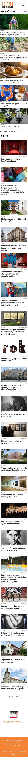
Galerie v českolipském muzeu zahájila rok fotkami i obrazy (13, 634)
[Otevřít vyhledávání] (18, 5)
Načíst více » (15, 697)
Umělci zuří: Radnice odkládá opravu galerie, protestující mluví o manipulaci (12, 387)
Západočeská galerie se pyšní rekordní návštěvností (13, 661)
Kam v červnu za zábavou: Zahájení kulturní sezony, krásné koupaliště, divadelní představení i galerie (14, 578)
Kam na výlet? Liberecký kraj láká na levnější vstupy (12, 607)
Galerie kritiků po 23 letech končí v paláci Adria (12, 496)
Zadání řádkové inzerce (9, 743)
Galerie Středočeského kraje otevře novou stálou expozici (12, 688)
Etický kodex (16, 745)
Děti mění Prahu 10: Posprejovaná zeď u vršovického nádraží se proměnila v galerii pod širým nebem (12, 190)
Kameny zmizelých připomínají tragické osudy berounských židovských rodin (13, 332)
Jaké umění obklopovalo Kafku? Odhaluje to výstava (14, 549)
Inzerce (12, 740)
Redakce (9, 745)
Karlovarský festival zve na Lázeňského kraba (11, 160)
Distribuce (18, 740)
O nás (7, 740)
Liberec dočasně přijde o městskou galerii (11, 442)
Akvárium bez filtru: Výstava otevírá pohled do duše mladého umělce (12, 274)
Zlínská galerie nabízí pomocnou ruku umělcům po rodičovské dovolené (12, 303)
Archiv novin (20, 743)
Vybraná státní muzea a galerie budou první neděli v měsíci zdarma (13, 248)
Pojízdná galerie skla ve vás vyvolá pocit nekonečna (12, 522)
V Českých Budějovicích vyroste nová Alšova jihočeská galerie (14, 469)
